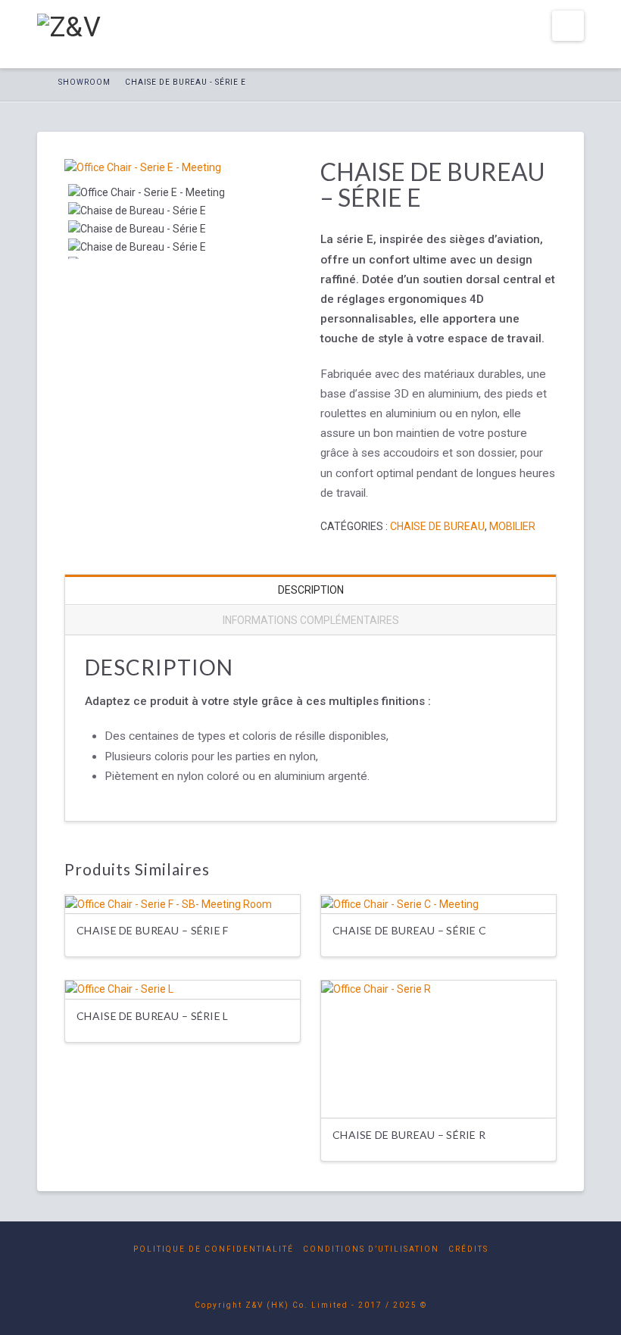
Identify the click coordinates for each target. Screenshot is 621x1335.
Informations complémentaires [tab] (311, 620)
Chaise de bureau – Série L (152, 1015)
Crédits (468, 1249)
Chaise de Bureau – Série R (408, 1134)
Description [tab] (311, 590)
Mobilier (512, 526)
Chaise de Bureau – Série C (409, 930)
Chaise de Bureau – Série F (152, 930)
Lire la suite (439, 1092)
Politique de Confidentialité (213, 1249)
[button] (568, 26)
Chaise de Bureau (437, 526)
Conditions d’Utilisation (371, 1249)
